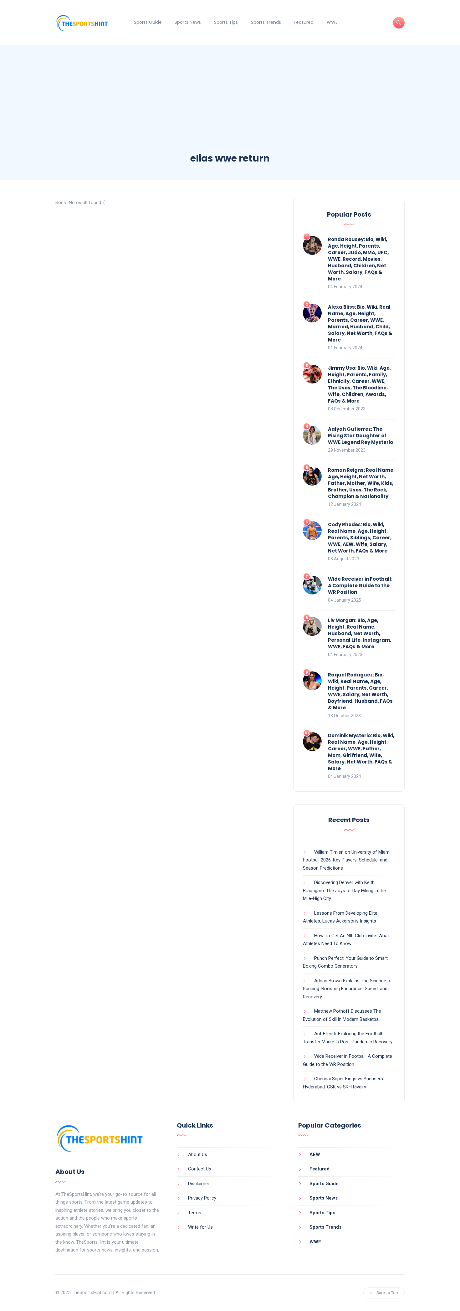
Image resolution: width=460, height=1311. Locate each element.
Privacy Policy (202, 1198)
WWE (332, 22)
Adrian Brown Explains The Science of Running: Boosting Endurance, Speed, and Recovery (347, 989)
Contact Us (199, 1169)
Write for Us (200, 1227)
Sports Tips (226, 22)
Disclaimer (198, 1183)
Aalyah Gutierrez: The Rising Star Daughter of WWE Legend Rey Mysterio (360, 435)
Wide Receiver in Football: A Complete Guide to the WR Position (360, 585)
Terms (194, 1213)
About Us (197, 1154)
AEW (314, 1154)
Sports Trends (266, 22)
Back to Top (387, 1292)
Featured (304, 22)
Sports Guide (148, 22)
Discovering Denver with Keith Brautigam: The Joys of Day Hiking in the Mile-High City (344, 890)
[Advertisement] (230, 105)
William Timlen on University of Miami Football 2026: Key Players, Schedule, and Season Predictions (347, 860)
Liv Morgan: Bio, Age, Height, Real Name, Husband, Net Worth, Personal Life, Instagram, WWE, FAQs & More (359, 633)
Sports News (188, 22)
